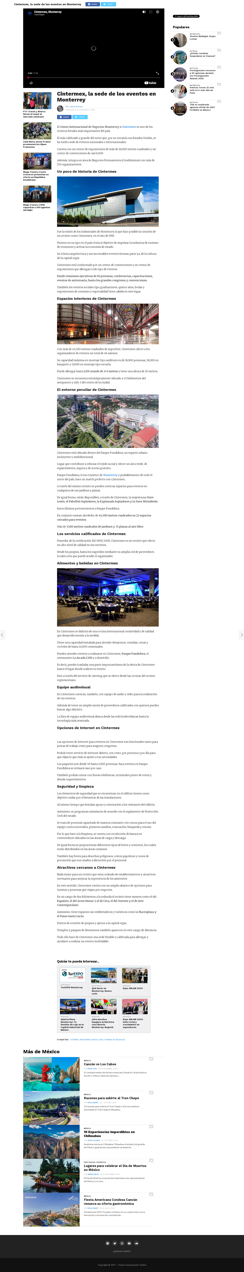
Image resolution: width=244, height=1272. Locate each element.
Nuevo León (97, 1040)
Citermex (74, 1040)
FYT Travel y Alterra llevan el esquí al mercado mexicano (34, 114)
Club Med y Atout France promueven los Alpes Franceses (37, 144)
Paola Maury (93, 1103)
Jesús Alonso (76, 106)
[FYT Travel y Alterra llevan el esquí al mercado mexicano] (37, 108)
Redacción (92, 1069)
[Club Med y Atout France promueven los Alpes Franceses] (37, 138)
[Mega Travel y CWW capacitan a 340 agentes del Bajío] (37, 201)
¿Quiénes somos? (122, 1251)
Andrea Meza (93, 1174)
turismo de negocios (114, 1040)
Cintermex (129, 126)
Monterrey (85, 1040)
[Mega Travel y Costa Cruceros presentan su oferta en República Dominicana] (37, 168)
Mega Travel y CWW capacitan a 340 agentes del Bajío (36, 207)
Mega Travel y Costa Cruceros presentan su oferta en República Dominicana (36, 176)
